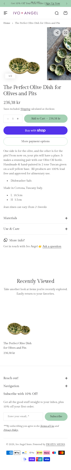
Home (6, 23)
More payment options (35, 141)
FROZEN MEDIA (55, 444)
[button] (4, 3)
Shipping (25, 109)
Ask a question (52, 246)
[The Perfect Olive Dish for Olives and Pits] (18, 319)
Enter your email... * (18, 416)
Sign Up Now (52, 3)
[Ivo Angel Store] (25, 13)
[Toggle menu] (5, 13)
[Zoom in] (24, 53)
